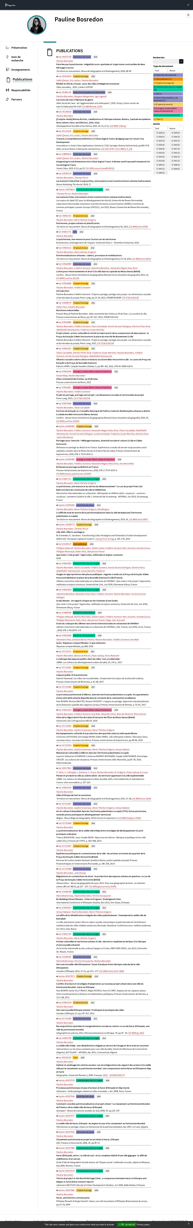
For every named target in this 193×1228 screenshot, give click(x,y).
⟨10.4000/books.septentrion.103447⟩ (73, 473)
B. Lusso (144, 772)
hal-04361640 (64, 371)
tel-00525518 (64, 1057)
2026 (95, 57)
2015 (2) (177, 153)
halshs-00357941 (66, 1131)
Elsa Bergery (103, 509)
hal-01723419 (64, 725)
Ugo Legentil (100, 96)
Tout (157, 70)
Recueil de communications (84, 613)
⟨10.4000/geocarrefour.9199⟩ (102, 886)
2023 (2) (177, 137)
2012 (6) (161, 161)
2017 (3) (177, 149)
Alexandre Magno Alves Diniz (123, 268)
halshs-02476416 (66, 505)
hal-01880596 (64, 612)
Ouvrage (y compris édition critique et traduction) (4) (165, 109)
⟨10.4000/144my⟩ (118, 125)
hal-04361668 (64, 635)
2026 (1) (161, 133)
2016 (116, 710)
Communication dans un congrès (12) (168, 88)
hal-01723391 (64, 667)
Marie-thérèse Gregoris (85, 219)
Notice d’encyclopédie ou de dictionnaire (89, 92)
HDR (74, 232)
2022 (81, 232)
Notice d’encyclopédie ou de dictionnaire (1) (166, 99)
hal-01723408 (64, 686)
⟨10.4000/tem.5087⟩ (138, 519)
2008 (107, 1080)
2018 (91, 544)
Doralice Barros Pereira (83, 639)
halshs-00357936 (66, 1096)
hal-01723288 (64, 868)
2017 (92, 651)
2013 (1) (177, 157)
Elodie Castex (98, 548)
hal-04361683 (64, 563)
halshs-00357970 (66, 1080)
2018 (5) (161, 149)
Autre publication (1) (164, 79)
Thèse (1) (159, 119)
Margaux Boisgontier (84, 96)
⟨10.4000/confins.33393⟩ (67, 421)
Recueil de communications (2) (168, 115)
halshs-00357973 (66, 976)
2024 (95, 173)
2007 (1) (161, 169)
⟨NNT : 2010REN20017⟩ (114, 1075)
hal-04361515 (64, 215)
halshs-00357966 (66, 1190)
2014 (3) (161, 157)
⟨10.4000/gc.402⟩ (136, 1032)
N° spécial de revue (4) (164, 104)
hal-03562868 (64, 283)
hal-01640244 (64, 891)
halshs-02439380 (66, 459)
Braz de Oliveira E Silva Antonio (131, 713)
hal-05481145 (64, 92)
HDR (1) (159, 94)
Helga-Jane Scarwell (115, 620)
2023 (107, 189)
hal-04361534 (64, 1002)
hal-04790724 (64, 173)
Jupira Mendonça (64, 437)
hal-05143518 (64, 111)
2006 (98, 1132)
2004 (96, 1190)
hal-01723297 (64, 803)
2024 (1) (161, 137)
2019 (104, 479)
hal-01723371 (64, 651)
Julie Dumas (80, 872)
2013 (95, 869)
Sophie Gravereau (82, 729)
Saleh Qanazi (62, 80)
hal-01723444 (64, 823)
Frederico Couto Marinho (92, 329)
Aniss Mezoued (112, 655)
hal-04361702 (64, 934)
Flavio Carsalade (99, 326)
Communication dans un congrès (89, 189)
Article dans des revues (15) (166, 75)
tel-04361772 (64, 231)
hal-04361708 (64, 1038)
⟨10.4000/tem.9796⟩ (138, 226)
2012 (104, 892)
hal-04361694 (64, 589)
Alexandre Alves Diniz (85, 593)
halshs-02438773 (66, 524)
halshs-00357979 (66, 1170)
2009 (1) (161, 165)
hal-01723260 (64, 1018)
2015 (95, 768)
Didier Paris (61, 306)
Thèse (75, 1057)
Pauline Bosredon (64, 60)
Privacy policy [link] (143, 1224)
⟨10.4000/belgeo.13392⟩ (129, 818)
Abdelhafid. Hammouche (68, 570)
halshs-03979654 (66, 189)
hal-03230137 (64, 543)
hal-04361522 (64, 247)
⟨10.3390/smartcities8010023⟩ (99, 168)
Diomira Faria (141, 433)
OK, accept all (127, 1224)
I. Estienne (82, 772)
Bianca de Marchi (82, 655)
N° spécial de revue (80, 216)
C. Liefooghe (70, 772)
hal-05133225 (64, 131)
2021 (95, 264)
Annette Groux (143, 548)
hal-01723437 (64, 845)
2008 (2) (177, 165)
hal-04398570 (64, 302)
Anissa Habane (122, 749)
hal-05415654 (64, 76)
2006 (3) (177, 169)
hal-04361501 (64, 348)
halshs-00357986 (66, 1147)
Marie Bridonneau (64, 895)
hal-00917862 (64, 768)
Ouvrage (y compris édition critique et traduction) (92, 371)
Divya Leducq (97, 655)
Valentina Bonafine (100, 268)
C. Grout (92, 772)
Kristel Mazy (61, 375)
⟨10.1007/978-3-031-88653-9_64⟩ (116, 148)
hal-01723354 (64, 745)
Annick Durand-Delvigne (119, 326)
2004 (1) (161, 173)
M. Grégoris (119, 772)
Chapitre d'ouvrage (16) (165, 83)
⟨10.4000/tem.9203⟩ (141, 258)
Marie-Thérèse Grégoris (85, 509)
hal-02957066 (64, 403)
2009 (82, 1057)
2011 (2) (177, 161)
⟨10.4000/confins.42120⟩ (67, 278)
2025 (93, 76)
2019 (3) (177, 145)
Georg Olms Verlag (105, 538)
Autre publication (80, 544)
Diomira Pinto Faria (141, 326)
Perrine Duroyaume (101, 895)
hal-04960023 (64, 154)
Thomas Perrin (81, 177)
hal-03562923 (64, 907)
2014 (95, 804)
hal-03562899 (64, 263)
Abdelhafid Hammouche (67, 329)
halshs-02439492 (66, 426)
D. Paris (59, 772)
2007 (107, 1116)
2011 (95, 1018)
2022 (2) (161, 141)
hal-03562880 (64, 322)
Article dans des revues (81, 57)
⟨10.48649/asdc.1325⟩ (92, 106)
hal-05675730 (64, 56)
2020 (95, 403)
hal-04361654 (64, 709)
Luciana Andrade (101, 433)
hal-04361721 (64, 478)
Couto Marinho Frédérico (93, 570)
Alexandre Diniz (63, 639)
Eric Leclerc (75, 80)
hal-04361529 (64, 787)
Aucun (172, 70)
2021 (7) (177, 141)
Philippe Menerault (65, 551)
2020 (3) (161, 145)
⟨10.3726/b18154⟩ (130, 297)
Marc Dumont (128, 548)
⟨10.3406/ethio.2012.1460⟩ (111, 971)
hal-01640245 (64, 956)
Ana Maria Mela (126, 463)
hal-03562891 (64, 387)
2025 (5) (177, 133)
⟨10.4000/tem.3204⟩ (141, 798)
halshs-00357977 (66, 1115)
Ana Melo (134, 639)
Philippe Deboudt (64, 548)
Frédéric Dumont (82, 268)
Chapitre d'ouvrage (80, 76)
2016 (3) (161, 153)
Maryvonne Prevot (95, 551)
